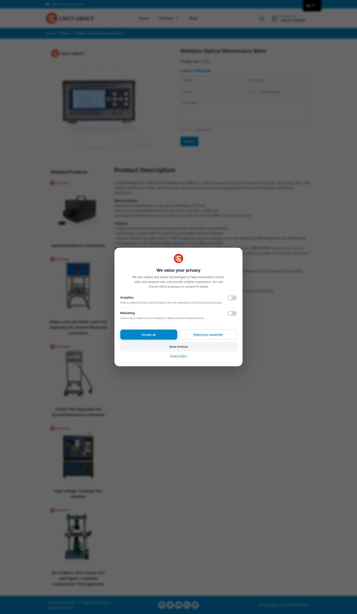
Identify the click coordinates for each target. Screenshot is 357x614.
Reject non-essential (208, 334)
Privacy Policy (178, 355)
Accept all (149, 334)
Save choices (178, 346)
